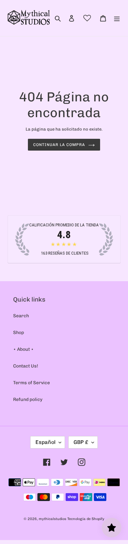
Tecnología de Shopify (85, 519)
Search (21, 316)
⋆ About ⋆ (23, 349)
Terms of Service (31, 383)
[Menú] (117, 18)
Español (45, 442)
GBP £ (81, 442)
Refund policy (27, 399)
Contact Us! (25, 366)
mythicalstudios (52, 519)
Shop (18, 332)
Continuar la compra (59, 144)
